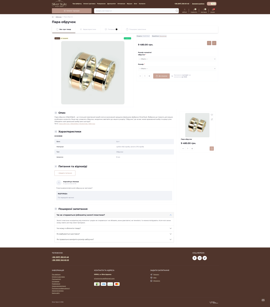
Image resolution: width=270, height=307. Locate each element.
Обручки (58, 17)
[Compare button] (214, 43)
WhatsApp (156, 281)
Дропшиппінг (56, 279)
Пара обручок (64, 124)
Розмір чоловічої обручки (144, 54)
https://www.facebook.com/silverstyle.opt (194, 258)
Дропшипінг (111, 3)
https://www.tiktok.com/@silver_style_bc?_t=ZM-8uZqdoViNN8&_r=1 (205, 258)
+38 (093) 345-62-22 (60, 260)
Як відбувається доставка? (68, 234)
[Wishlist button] (209, 43)
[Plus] (149, 76)
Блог (135, 3)
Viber (155, 277)
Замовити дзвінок (198, 3)
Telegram (156, 274)
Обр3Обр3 (74, 124)
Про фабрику (77, 3)
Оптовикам (121, 3)
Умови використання (59, 286)
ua (214, 3)
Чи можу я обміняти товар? (69, 228)
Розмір (141, 64)
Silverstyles (162, 36)
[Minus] (140, 76)
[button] (214, 302)
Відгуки (129, 3)
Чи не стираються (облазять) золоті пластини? (81, 215)
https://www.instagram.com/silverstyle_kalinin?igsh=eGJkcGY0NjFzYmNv (200, 258)
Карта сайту (56, 293)
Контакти (142, 3)
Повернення (101, 3)
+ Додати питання (65, 173)
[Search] (177, 10)
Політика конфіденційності (61, 288)
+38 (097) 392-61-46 (60, 257)
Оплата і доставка (89, 3)
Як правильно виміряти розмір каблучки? (75, 239)
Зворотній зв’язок (58, 290)
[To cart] (212, 148)
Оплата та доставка (58, 277)
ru (209, 3)
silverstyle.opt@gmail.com (104, 278)
